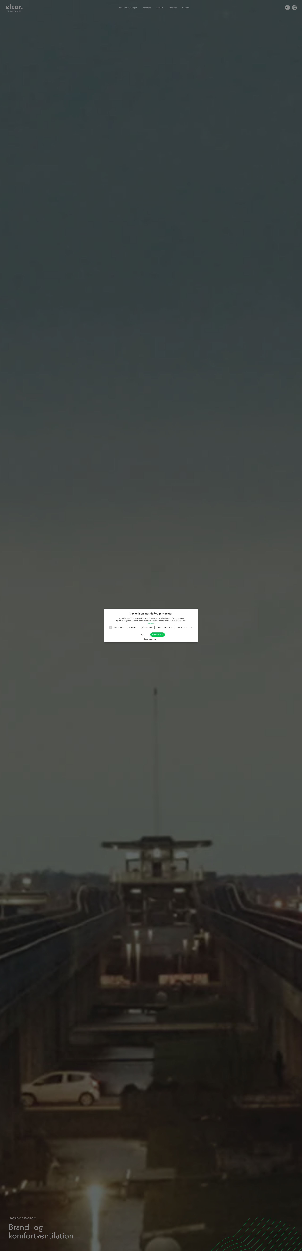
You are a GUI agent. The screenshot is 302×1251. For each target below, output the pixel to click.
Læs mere (151, 623)
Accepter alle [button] (157, 634)
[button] (151, 640)
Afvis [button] (143, 634)
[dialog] (151, 625)
